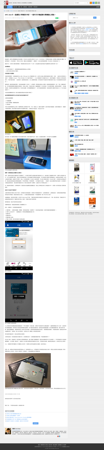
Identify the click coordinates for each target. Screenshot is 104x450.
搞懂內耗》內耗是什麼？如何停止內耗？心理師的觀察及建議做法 (86, 120)
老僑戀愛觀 (76, 136)
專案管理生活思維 (89, 28)
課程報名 (25, 6)
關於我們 (30, 6)
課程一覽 (20, 6)
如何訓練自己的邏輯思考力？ (80, 71)
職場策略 (76, 155)
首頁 (5, 6)
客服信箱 (81, 43)
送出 (95, 17)
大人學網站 (86, 29)
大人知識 (9, 6)
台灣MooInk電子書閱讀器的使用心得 (13, 413)
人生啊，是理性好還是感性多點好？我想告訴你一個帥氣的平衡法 (86, 91)
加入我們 (64, 444)
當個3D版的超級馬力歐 (79, 144)
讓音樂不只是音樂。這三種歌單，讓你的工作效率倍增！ (17, 421)
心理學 (79, 104)
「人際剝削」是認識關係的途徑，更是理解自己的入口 (85, 149)
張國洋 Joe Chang (16, 428)
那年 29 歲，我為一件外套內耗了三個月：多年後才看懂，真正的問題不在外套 (87, 102)
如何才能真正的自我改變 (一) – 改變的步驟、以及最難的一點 (86, 76)
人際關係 (76, 150)
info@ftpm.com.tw (65, 446)
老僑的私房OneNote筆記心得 (80, 81)
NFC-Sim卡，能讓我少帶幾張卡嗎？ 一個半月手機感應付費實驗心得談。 (87, 86)
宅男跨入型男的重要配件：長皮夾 (13, 415)
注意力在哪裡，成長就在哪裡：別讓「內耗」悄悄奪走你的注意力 (86, 114)
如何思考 (76, 73)
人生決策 (79, 93)
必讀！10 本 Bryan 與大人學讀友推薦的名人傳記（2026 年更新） (87, 125)
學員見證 (35, 6)
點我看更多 (35, 423)
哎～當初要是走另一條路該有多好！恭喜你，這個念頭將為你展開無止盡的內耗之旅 (86, 108)
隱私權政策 (55, 444)
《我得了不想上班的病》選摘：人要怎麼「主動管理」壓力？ (86, 154)
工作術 (76, 82)
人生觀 (76, 93)
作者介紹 (15, 6)
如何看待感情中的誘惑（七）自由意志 (82, 135)
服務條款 (60, 444)
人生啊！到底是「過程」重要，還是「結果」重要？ (84, 140)
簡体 (98, 6)
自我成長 (86, 93)
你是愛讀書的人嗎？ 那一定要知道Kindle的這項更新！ (17, 419)
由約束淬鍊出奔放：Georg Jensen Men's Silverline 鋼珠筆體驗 (18, 417)
